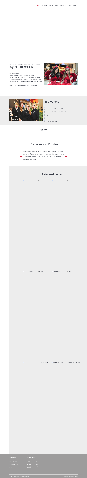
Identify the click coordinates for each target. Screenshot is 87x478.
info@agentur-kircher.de (73, 0)
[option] (43, 155)
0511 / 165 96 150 (14, 462)
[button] (21, 156)
